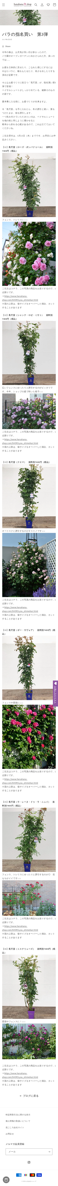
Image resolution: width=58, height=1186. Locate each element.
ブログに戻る (31, 1095)
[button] (3, 5)
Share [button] (8, 46)
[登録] (49, 1151)
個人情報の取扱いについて (18, 1121)
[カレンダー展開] (6, 1179)
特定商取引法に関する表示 (18, 1114)
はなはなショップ (31, 1181)
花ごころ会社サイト (15, 1127)
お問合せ (10, 1134)
